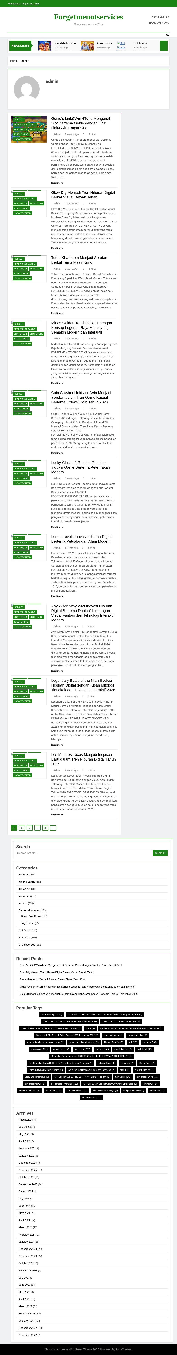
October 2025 (26, 1177)
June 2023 (24, 1284)
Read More (57, 182)
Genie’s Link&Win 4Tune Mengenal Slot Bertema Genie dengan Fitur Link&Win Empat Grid (80, 123)
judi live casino (27, 881)
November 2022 (28, 1335)
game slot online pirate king (84, 1042)
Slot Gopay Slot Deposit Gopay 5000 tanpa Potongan (110, 1084)
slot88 (124, 1070)
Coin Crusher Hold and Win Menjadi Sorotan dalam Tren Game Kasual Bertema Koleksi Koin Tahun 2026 (81, 397)
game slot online (137, 1035)
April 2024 (24, 1220)
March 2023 (25, 1306)
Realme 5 (127, 1063)
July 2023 (24, 1277)
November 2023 (28, 1256)
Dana (90, 1028)
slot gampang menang (64, 1084)
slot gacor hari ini (147, 1077)
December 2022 (28, 1327)
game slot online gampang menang (45, 1042)
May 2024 (24, 1212)
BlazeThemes (124, 1349)
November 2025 (28, 1169)
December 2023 (28, 1248)
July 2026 (24, 1126)
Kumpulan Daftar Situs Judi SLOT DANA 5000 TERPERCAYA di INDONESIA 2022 (92, 1056)
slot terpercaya (91, 1098)
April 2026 (24, 1141)
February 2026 (27, 1148)
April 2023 (24, 1299)
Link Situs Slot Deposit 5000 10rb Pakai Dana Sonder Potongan (60, 1063)
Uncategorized (22, 139)
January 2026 (26, 1155)
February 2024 (27, 1234)
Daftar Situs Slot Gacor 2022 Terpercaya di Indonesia (70, 1021)
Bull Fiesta (140, 43)
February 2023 (27, 1313)
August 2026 (26, 1119)
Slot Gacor (20, 129)
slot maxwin (150, 1084)
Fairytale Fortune (65, 43)
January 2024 (26, 1241)
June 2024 (24, 1205)
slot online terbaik (77, 1091)
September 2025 (28, 1184)
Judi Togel (144, 1049)
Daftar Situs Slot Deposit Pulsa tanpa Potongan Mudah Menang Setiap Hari (105, 1014)
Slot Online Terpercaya (105, 1091)
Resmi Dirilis (147, 1063)
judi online (24, 888)
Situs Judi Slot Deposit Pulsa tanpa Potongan (91, 1070)
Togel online (21, 134)
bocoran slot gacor (51, 1014)
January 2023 (26, 1320)
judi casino (39, 1049)
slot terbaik (157, 1091)
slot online (53, 1091)
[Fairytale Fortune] (44, 47)
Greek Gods (104, 43)
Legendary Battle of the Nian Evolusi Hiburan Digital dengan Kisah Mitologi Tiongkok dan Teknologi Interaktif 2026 (83, 685)
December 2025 (28, 1162)
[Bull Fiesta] (123, 47)
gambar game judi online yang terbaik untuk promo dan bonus (131, 1028)
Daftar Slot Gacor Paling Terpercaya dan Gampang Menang (50, 1028)
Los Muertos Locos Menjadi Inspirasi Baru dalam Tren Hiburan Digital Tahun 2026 (83, 759)
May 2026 (24, 1134)
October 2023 (26, 1263)
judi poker (24, 896)
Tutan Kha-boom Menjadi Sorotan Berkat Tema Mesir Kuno (53, 979)
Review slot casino (25, 124)
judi (133, 1042)
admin (57, 134)
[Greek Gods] (87, 47)
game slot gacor (113, 1035)
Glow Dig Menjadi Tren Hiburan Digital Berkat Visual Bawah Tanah (57, 972)
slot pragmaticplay (133, 1091)
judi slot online (123, 1049)
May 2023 (24, 1292)
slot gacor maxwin (35, 1084)
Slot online (36, 129)
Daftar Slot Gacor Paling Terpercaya (121, 1021)
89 (45, 828)
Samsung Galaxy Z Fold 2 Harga (46, 1070)
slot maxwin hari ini (29, 1091)
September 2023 (28, 1270)
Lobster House (106, 1063)
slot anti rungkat (144, 1070)
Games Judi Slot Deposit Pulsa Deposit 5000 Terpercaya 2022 (67, 1035)
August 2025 (26, 1191)
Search (160, 853)
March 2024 (25, 1227)
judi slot (18, 119)
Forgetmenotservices (88, 16)
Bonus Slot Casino (31, 915)
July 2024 (24, 1198)
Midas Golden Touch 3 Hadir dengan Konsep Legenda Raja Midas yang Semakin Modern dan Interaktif (81, 327)
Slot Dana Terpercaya (37, 1077)
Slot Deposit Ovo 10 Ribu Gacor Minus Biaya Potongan (82, 1077)
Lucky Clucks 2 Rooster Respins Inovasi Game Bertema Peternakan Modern (80, 467)
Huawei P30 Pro (113, 1042)
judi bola (23, 874)
